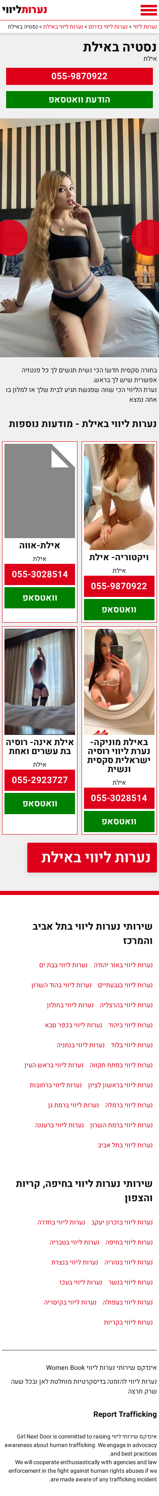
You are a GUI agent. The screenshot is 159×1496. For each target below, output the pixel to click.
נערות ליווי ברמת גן (73, 1105)
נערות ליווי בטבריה (74, 1242)
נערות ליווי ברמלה (129, 1105)
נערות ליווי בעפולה (128, 1302)
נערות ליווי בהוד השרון (61, 985)
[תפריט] (149, 10)
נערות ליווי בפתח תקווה (121, 1065)
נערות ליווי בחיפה (129, 1242)
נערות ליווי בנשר (130, 1282)
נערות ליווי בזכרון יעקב (122, 1222)
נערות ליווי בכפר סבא (73, 1025)
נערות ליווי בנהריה (128, 1262)
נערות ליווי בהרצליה (126, 1005)
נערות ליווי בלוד (132, 1045)
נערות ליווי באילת (96, 857)
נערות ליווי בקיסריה (70, 1302)
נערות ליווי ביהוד (130, 1025)
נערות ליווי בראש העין (54, 1065)
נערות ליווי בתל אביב (125, 1145)
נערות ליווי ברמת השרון (121, 1125)
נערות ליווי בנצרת (74, 1262)
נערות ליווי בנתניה (81, 1045)
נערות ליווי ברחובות (56, 1085)
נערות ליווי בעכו (81, 1282)
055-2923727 (40, 780)
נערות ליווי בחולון (70, 1005)
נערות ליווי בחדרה (61, 1222)
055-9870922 (79, 76)
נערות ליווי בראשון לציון (120, 1085)
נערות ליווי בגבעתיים (125, 985)
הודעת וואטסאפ (79, 99)
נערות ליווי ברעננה (59, 1125)
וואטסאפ (119, 609)
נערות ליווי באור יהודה (123, 965)
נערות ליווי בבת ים (63, 965)
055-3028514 (40, 574)
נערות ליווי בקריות (128, 1322)
